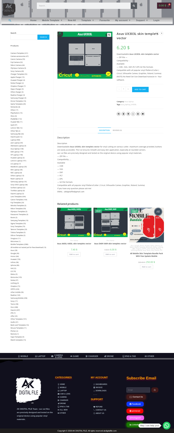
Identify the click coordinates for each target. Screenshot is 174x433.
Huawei (147, 246)
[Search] (134, 6)
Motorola (149, 247)
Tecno (148, 250)
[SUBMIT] (154, 390)
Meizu (132, 247)
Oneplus (138, 249)
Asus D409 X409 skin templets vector (110, 243)
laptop (127, 104)
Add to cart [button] (74, 254)
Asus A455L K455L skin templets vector (74, 243)
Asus (132, 246)
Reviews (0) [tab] (117, 130)
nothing (160, 247)
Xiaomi (157, 250)
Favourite (105, 20)
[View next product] (161, 33)
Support (140, 20)
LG (161, 246)
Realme (158, 249)
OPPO (144, 249)
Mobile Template (50, 20)
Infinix (152, 246)
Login (156, 20)
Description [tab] (104, 130)
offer (133, 249)
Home (33, 20)
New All (72, 20)
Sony (144, 250)
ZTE (161, 250)
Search (13, 33)
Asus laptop (129, 101)
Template (86, 20)
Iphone (157, 246)
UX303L (134, 104)
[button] (52, 20)
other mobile (151, 249)
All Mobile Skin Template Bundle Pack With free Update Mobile (146, 254)
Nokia (155, 247)
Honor (142, 246)
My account (121, 20)
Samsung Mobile (136, 250)
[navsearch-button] (10, 20)
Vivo (152, 250)
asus (122, 104)
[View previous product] (157, 33)
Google (136, 246)
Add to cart (140, 89)
